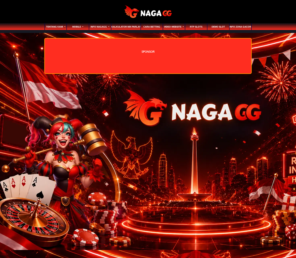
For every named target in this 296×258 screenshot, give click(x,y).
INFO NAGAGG (99, 27)
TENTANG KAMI (55, 27)
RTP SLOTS (196, 27)
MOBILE (77, 27)
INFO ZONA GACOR (240, 27)
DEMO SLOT (218, 27)
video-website (173, 27)
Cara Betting (151, 27)
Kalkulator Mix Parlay (126, 27)
